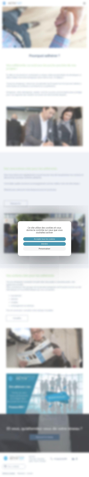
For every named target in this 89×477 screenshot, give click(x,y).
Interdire (44, 244)
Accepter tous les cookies (44, 239)
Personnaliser (44, 249)
